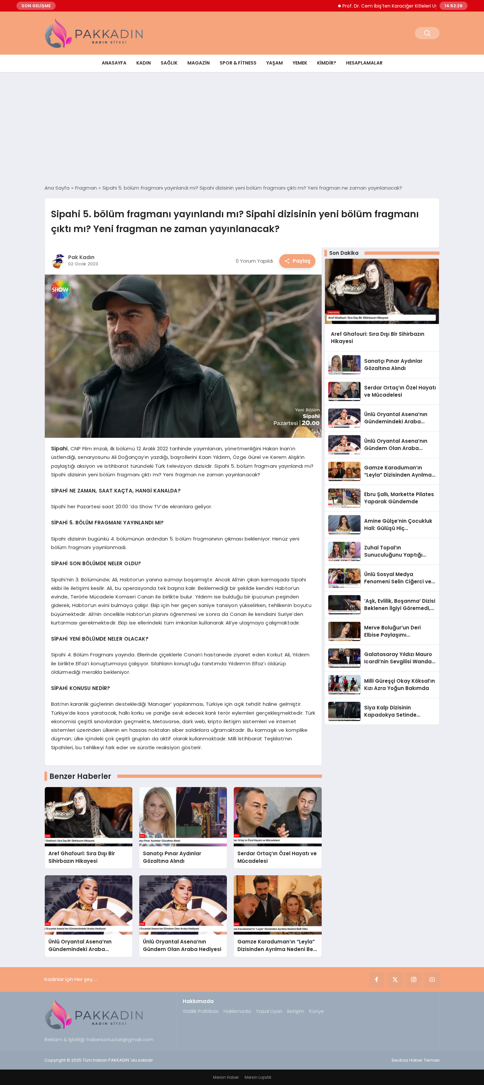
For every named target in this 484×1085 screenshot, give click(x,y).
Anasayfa (114, 63)
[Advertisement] (242, 128)
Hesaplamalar (364, 63)
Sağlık (169, 63)
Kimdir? (326, 63)
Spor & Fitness (238, 63)
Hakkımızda (237, 1011)
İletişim (295, 1011)
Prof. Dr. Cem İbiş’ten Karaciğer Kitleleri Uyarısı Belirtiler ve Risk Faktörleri (399, 6)
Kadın (143, 63)
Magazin (198, 63)
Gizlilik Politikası (201, 1011)
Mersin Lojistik (258, 1077)
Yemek (300, 63)
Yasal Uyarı (269, 1011)
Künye (316, 1011)
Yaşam (274, 63)
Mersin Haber (226, 1077)
